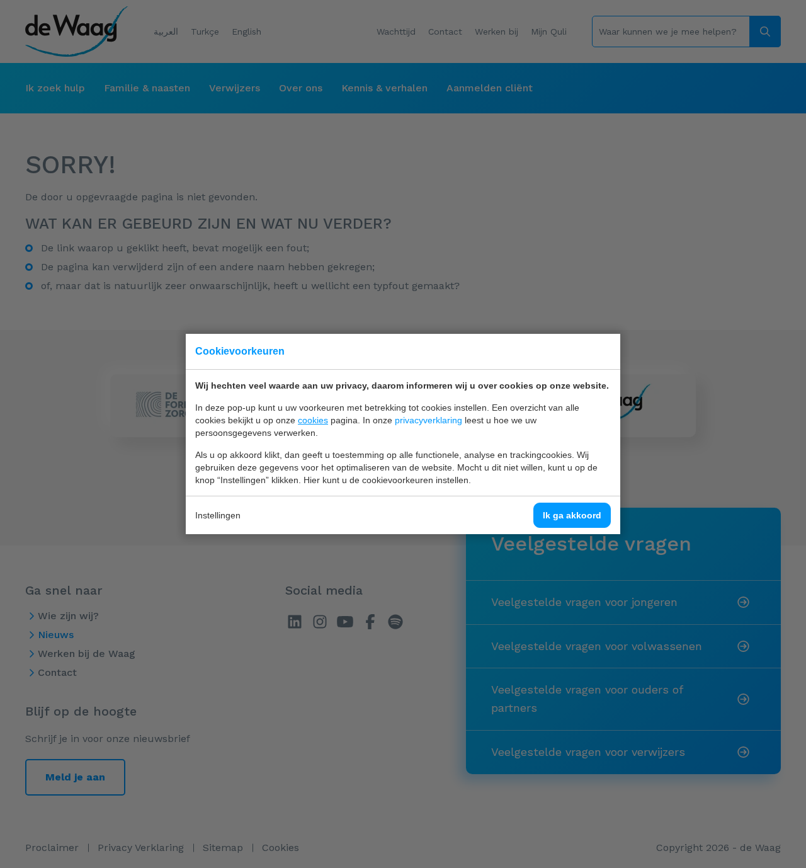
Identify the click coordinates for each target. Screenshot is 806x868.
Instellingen (218, 515)
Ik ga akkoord (572, 515)
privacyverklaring (428, 420)
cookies (313, 420)
